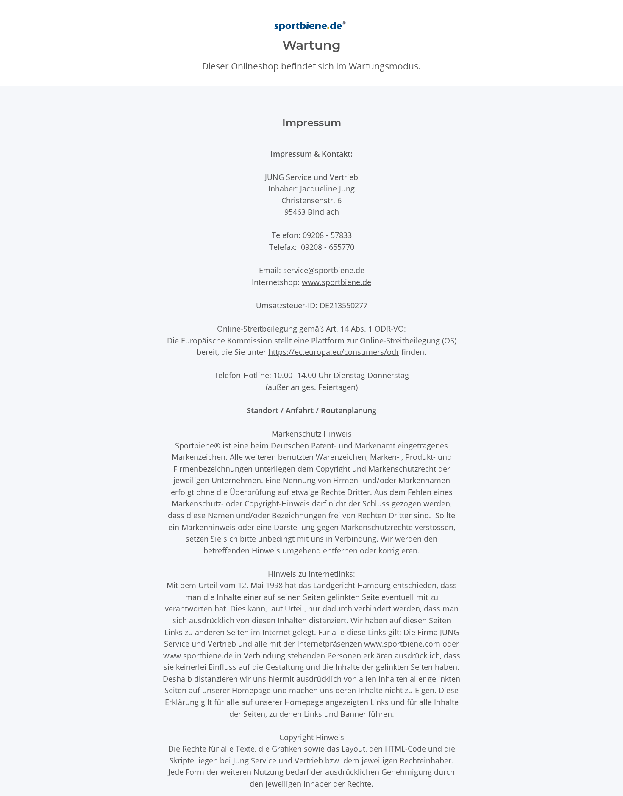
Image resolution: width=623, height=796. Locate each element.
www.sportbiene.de (336, 281)
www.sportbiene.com (402, 643)
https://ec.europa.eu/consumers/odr (333, 351)
